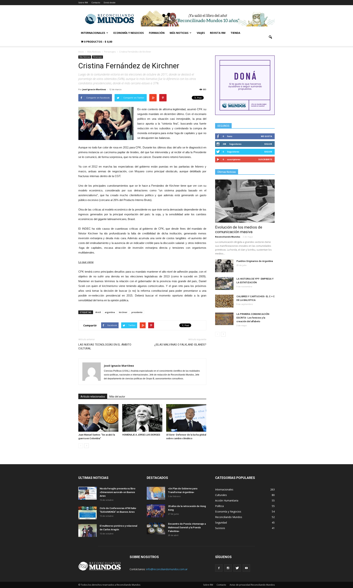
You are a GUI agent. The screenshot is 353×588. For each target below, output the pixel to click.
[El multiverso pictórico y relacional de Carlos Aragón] (87, 530)
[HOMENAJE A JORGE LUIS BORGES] (142, 418)
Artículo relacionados (93, 396)
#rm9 (98, 312)
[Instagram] (228, 568)
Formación (157, 33)
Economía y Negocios (128, 33)
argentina (110, 312)
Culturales (221, 495)
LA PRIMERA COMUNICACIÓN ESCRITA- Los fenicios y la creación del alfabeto (252, 318)
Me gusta (266, 136)
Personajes (97, 57)
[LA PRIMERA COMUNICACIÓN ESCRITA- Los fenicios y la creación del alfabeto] (224, 318)
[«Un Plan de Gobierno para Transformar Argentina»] (156, 493)
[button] (270, 37)
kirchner (123, 312)
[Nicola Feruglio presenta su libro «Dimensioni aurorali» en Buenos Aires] (87, 493)
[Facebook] (218, 568)
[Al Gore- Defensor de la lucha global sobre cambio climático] (186, 418)
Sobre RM (83, 2)
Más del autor (117, 396)
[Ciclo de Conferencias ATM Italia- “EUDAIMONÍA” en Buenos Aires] (87, 512)
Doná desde (109, 2)
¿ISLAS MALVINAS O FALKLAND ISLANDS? (180, 344)
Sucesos (220, 528)
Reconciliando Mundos (227, 236)
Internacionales (93, 33)
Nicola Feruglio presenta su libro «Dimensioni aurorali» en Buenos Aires (117, 492)
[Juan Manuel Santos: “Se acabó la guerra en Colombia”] (98, 418)
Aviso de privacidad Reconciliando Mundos (252, 584)
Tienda (235, 33)
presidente (136, 312)
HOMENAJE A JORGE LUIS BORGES (141, 434)
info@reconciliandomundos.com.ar (167, 569)
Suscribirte (265, 159)
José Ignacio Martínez (94, 89)
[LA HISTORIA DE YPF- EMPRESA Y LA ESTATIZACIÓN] (224, 283)
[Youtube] (246, 568)
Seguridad (221, 522)
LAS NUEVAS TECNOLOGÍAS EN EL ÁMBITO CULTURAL (104, 346)
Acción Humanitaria (226, 500)
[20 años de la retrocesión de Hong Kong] (156, 510)
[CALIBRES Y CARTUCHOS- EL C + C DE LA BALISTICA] (224, 301)
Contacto (95, 2)
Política (219, 506)
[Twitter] (237, 568)
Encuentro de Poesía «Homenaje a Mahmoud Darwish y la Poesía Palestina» (187, 527)
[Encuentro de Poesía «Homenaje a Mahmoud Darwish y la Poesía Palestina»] (156, 528)
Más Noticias (179, 33)
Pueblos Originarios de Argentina (254, 261)
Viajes (201, 33)
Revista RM (217, 33)
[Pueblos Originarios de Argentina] (224, 265)
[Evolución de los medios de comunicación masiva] (245, 201)
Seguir (268, 144)
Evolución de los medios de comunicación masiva (238, 229)
